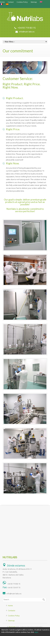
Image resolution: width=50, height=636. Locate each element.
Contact (11, 2)
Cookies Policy (22, 2)
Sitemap (34, 2)
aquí (36, 632)
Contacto (11, 610)
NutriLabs (12, 627)
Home (2, 2)
